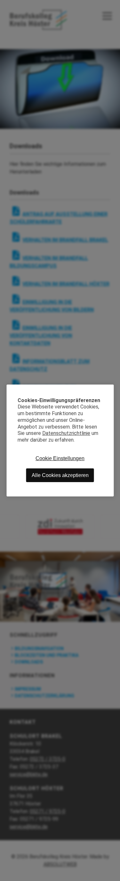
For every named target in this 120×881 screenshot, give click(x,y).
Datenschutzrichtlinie (66, 433)
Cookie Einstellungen (60, 458)
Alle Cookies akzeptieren (60, 475)
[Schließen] (109, 389)
